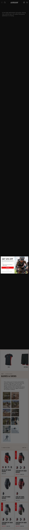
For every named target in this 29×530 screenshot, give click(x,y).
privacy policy (11, 271)
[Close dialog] (27, 257)
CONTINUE (7, 267)
